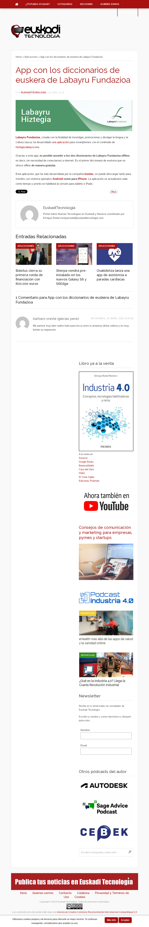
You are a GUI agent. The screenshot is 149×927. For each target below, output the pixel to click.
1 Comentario (27, 297)
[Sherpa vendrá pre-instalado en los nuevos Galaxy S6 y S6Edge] (74, 263)
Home (19, 57)
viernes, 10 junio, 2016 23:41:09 (114, 318)
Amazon (83, 458)
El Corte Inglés (86, 477)
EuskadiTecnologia (33, 92)
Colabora (83, 893)
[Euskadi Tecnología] (35, 37)
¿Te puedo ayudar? (38, 4)
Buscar (129, 12)
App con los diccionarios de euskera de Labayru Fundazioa (73, 75)
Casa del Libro (86, 469)
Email (83, 745)
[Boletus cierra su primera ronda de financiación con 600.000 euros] (34, 263)
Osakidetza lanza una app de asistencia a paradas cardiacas (113, 275)
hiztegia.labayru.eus (27, 147)
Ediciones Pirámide (89, 480)
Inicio (23, 893)
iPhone (82, 178)
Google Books (86, 461)
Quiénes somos (109, 4)
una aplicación (60, 142)
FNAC (82, 473)
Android (58, 178)
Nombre (85, 730)
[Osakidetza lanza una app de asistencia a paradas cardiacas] (115, 263)
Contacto (65, 893)
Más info (111, 920)
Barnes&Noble (86, 465)
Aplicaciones (31, 57)
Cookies (79, 897)
